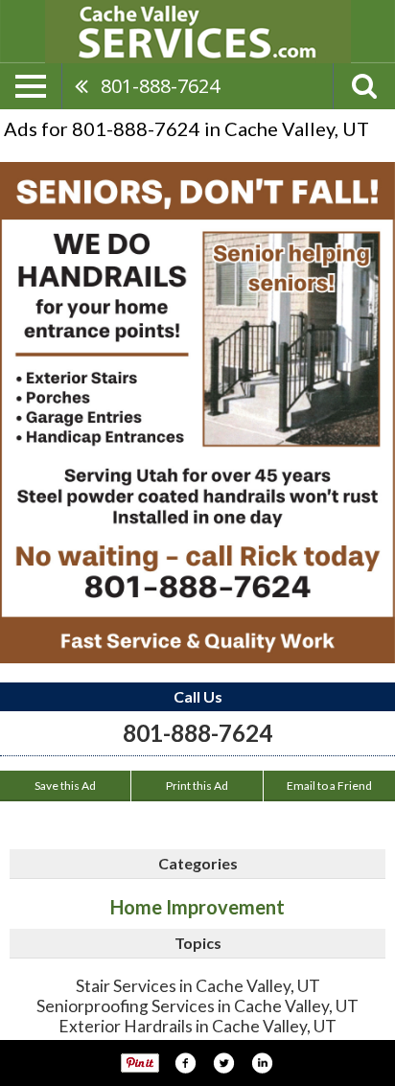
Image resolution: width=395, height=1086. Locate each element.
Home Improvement (197, 906)
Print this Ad (197, 785)
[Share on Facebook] (185, 1063)
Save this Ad (65, 785)
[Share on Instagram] (261, 1063)
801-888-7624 (160, 86)
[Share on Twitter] (223, 1063)
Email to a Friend (329, 785)
